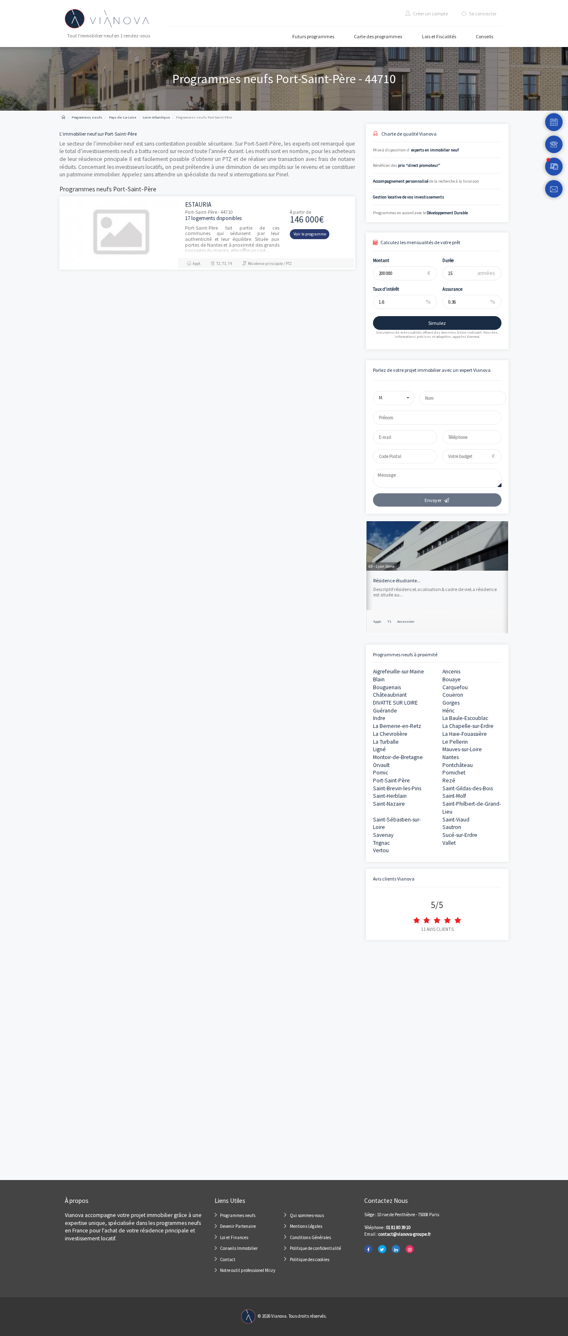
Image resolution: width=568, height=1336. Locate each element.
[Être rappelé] (554, 144)
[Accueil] (63, 117)
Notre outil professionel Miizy (247, 1270)
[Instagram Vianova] (409, 1249)
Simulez (437, 323)
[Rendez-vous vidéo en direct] (554, 167)
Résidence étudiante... (397, 580)
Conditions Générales (310, 1237)
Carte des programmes (378, 36)
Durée (448, 260)
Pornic (380, 772)
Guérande (385, 710)
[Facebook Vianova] (368, 1249)
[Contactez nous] (554, 189)
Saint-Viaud (455, 819)
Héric (448, 710)
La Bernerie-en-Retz (397, 726)
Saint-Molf (454, 795)
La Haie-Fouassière (464, 733)
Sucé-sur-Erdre (459, 835)
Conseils (484, 36)
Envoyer (433, 500)
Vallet (449, 842)
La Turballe (386, 741)
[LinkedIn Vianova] (396, 1249)
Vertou (381, 850)
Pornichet (453, 772)
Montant (381, 260)
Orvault (381, 765)
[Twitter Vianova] (382, 1249)
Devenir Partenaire (238, 1226)
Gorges (450, 702)
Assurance (452, 289)
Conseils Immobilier (239, 1248)
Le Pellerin (455, 741)
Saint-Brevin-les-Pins (397, 788)
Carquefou (455, 687)
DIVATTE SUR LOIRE (395, 702)
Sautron (451, 827)
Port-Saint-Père (391, 780)
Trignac (381, 842)
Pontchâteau (457, 765)
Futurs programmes (313, 36)
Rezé (448, 780)
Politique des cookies (309, 1259)
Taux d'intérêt (386, 289)
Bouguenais (387, 687)
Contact (227, 1259)
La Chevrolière (390, 733)
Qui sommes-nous (307, 1215)
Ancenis (451, 671)
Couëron (452, 694)
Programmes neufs (237, 1215)
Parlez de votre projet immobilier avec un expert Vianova (432, 370)
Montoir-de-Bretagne (398, 757)
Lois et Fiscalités (439, 36)
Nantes (450, 757)
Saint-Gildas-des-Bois (467, 788)
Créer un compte (430, 13)
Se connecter (482, 13)
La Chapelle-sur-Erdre (468, 726)
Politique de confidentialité (315, 1248)
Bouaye (451, 679)
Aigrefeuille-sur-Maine (398, 671)
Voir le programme (310, 234)
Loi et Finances (234, 1237)
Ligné (379, 749)
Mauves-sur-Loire (462, 749)
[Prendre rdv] (554, 122)
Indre (379, 718)
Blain (379, 679)
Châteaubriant (390, 694)
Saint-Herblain (390, 795)
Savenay (383, 835)
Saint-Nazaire (389, 803)
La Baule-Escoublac (465, 718)
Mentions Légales (306, 1226)
